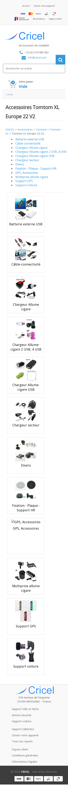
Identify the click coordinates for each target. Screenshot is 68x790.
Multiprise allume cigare (31, 177)
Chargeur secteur (27, 160)
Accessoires (25, 129)
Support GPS (24, 181)
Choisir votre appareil (44, 5)
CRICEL (10, 129)
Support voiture (26, 185)
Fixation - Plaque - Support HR (35, 168)
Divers (19, 164)
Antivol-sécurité (21, 715)
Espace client (55, 18)
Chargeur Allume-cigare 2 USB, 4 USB (40, 152)
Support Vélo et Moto (25, 709)
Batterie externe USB (29, 139)
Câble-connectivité (27, 143)
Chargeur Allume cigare (31, 148)
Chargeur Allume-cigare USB (34, 156)
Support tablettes (23, 729)
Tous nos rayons (22, 741)
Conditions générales (25, 755)
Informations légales (24, 761)
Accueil (26, 5)
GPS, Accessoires (26, 173)
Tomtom (41, 129)
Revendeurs (39, 18)
